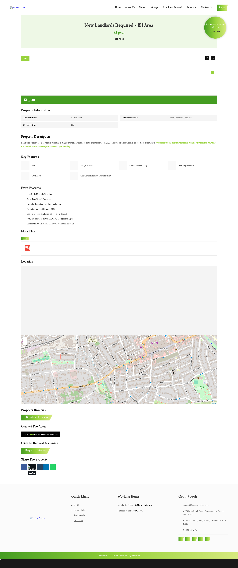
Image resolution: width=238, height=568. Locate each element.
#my (210, 143)
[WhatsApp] (201, 539)
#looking (203, 143)
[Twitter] (32, 469)
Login (222, 7)
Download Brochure (37, 417)
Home (118, 7)
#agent (59, 146)
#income (33, 146)
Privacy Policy (80, 510)
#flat (27, 146)
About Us (130, 7)
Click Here (215, 31)
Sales (142, 7)
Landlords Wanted (172, 7)
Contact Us (207, 7)
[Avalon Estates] (37, 518)
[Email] (40, 467)
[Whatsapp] (53, 467)
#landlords (194, 143)
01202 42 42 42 (190, 530)
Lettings (154, 7)
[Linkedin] (46, 467)
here (32, 434)
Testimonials (79, 515)
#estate (52, 146)
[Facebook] (24, 467)
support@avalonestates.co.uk (196, 505)
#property (161, 143)
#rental (175, 143)
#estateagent (43, 146)
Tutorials (191, 7)
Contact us (78, 520)
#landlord (183, 143)
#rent (168, 143)
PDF (25, 239)
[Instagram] (194, 539)
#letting (66, 146)
